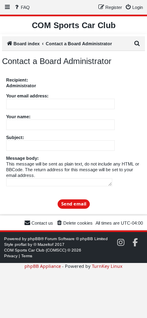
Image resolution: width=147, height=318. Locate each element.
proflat (21, 244)
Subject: (15, 137)
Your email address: (27, 95)
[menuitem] (21, 7)
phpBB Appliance (42, 266)
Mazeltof (45, 244)
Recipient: (17, 79)
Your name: (18, 116)
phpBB (34, 238)
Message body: (22, 158)
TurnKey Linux (107, 266)
